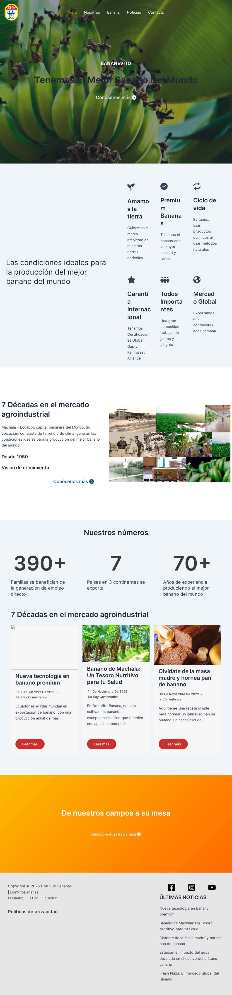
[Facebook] (171, 887)
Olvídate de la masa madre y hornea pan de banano (185, 678)
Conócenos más (114, 97)
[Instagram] (191, 887)
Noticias (134, 12)
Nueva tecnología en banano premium (42, 679)
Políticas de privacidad (33, 911)
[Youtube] (212, 887)
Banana (113, 12)
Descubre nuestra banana (114, 834)
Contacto (156, 12)
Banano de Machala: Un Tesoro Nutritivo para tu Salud (113, 675)
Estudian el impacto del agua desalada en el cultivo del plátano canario (188, 958)
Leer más (30, 744)
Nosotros (92, 12)
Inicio (72, 12)
